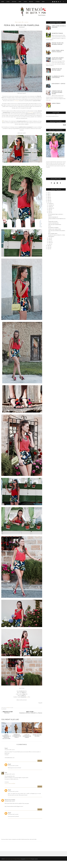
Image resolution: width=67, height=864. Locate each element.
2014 (49, 248)
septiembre (51, 208)
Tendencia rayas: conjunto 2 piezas (54, 229)
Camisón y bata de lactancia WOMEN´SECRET (57, 92)
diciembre (50, 203)
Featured (18, 22)
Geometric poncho (57, 33)
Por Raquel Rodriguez (17, 859)
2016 (49, 245)
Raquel (9, 764)
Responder (40, 760)
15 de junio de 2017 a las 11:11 (10, 801)
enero (50, 244)
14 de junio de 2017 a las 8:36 (10, 774)
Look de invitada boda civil (53, 217)
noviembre (51, 205)
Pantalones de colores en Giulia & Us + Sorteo (56, 235)
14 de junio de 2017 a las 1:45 (10, 749)
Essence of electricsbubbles (10, 783)
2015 (49, 247)
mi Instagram (16, 100)
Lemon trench (56, 103)
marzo (50, 241)
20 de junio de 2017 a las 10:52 (13, 765)
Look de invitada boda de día (53, 223)
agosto (50, 209)
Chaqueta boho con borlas (53, 221)
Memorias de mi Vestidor (10, 799)
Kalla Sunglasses (51, 236)
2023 (49, 192)
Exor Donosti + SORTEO (58, 83)
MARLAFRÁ (28, 859)
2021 (49, 195)
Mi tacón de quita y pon (8, 859)
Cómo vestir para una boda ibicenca (54, 224)
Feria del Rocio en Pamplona (53, 227)
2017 (49, 202)
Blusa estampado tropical (52, 233)
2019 (49, 199)
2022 (49, 194)
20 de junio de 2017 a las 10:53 (13, 814)
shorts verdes (30, 112)
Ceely (6, 772)
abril (49, 239)
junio (50, 212)
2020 (49, 197)
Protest (49, 226)
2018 (49, 200)
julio (49, 211)
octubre (50, 206)
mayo (50, 238)
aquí (27, 697)
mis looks (25, 22)
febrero (50, 242)
